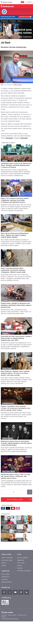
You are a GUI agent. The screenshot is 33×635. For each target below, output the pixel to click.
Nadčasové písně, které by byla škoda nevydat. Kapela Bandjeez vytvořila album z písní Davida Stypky (16, 443)
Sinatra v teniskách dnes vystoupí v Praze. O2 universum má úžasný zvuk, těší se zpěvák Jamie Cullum (15, 408)
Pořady (13, 21)
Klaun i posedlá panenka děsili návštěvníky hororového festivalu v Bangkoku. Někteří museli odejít (13, 270)
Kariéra (19, 565)
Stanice (4, 563)
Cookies (3, 615)
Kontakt (19, 568)
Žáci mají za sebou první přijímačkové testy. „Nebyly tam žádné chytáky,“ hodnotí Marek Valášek (15, 235)
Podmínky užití (22, 615)
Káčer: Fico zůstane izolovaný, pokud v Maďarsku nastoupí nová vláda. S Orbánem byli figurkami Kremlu (14, 200)
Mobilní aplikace (7, 582)
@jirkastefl (9, 138)
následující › (29, 492)
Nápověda (20, 560)
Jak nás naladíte (22, 557)
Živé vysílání (6, 574)
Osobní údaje (12, 615)
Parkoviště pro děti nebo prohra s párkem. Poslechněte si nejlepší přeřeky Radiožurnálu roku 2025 (16, 338)
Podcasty (5, 579)
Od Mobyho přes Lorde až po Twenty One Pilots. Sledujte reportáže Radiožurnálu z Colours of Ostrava (16, 165)
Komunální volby (7, 560)
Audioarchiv (5, 577)
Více (20, 21)
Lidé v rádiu (21, 563)
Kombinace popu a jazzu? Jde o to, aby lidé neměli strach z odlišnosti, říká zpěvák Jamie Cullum (15, 476)
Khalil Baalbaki (8, 84)
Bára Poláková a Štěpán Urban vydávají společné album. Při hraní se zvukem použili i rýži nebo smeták (15, 373)
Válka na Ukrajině (7, 557)
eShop (4, 565)
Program (4, 21)
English (3, 616)
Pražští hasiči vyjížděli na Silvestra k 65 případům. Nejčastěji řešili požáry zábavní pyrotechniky (16, 305)
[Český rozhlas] (6, 2)
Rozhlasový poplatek (24, 571)
